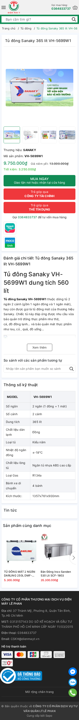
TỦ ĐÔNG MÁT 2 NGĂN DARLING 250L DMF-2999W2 (19, 573)
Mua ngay (39, 180)
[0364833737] (72, 692)
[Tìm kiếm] (73, 19)
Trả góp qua (39, 194)
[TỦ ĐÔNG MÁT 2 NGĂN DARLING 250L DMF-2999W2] (21, 551)
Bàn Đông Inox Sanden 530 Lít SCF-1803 (56, 573)
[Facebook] (72, 671)
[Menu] (3, 7)
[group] (39, 87)
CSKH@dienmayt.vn (25, 639)
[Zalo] (72, 682)
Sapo (49, 715)
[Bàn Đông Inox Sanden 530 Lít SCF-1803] (58, 551)
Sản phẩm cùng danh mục (27, 525)
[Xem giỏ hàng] (75, 7)
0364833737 (61, 7)
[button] (73, 558)
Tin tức (10, 510)
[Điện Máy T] (14, 7)
